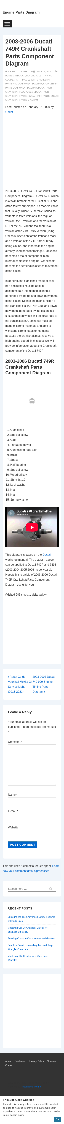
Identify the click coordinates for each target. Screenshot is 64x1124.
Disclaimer (20, 1061)
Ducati (21, 75)
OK (57, 1119)
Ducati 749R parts (39, 96)
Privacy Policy (36, 1061)
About (8, 1061)
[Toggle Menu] (7, 23)
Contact (9, 1065)
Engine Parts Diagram (21, 12)
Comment (15, 741)
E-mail (12, 811)
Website (13, 827)
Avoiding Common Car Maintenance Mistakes (31, 938)
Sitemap (51, 1061)
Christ (9, 111)
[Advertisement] (32, 152)
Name (12, 794)
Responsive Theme (31, 1086)
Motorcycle (33, 75)
